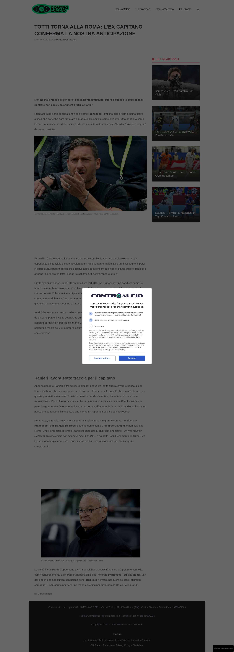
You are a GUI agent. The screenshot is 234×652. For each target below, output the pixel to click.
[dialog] (117, 326)
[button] (117, 326)
